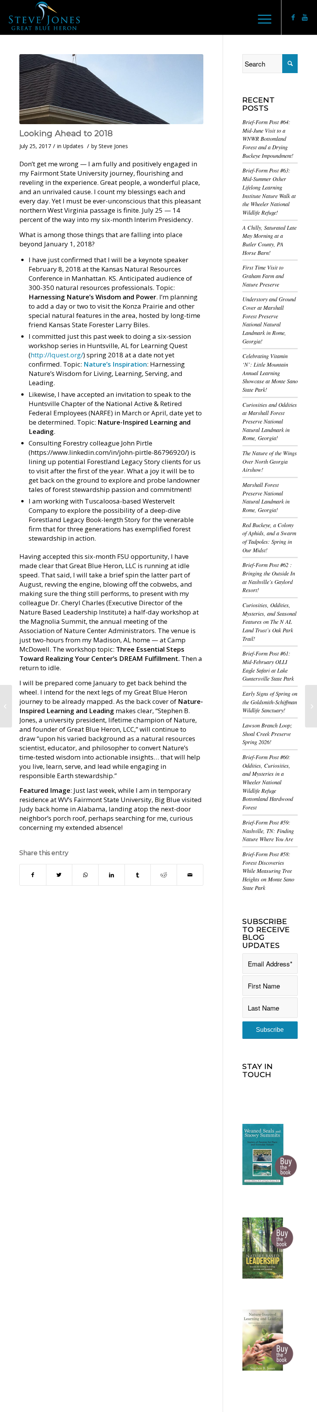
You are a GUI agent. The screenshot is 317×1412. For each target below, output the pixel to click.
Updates (73, 146)
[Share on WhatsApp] (85, 874)
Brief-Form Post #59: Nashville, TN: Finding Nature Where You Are (268, 831)
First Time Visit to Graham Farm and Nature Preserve (263, 276)
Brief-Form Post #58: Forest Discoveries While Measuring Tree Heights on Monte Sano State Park (268, 870)
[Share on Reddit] (164, 874)
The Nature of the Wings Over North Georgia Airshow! (269, 461)
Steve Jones (113, 146)
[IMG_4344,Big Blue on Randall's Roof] (111, 89)
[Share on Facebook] (33, 874)
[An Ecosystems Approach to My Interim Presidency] (6, 706)
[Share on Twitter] (59, 874)
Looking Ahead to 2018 (66, 133)
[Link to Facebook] (293, 17)
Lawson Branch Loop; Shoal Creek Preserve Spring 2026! (267, 734)
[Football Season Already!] (311, 706)
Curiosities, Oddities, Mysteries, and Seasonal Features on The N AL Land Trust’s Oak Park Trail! (269, 621)
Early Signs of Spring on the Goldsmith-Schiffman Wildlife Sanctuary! (269, 702)
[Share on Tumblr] (138, 874)
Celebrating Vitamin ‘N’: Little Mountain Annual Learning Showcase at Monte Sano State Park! (270, 372)
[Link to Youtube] (305, 17)
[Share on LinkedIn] (111, 874)
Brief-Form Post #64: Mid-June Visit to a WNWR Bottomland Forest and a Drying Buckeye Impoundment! (267, 138)
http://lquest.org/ (57, 354)
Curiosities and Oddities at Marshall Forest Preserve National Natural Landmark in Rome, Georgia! (269, 421)
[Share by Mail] (190, 874)
